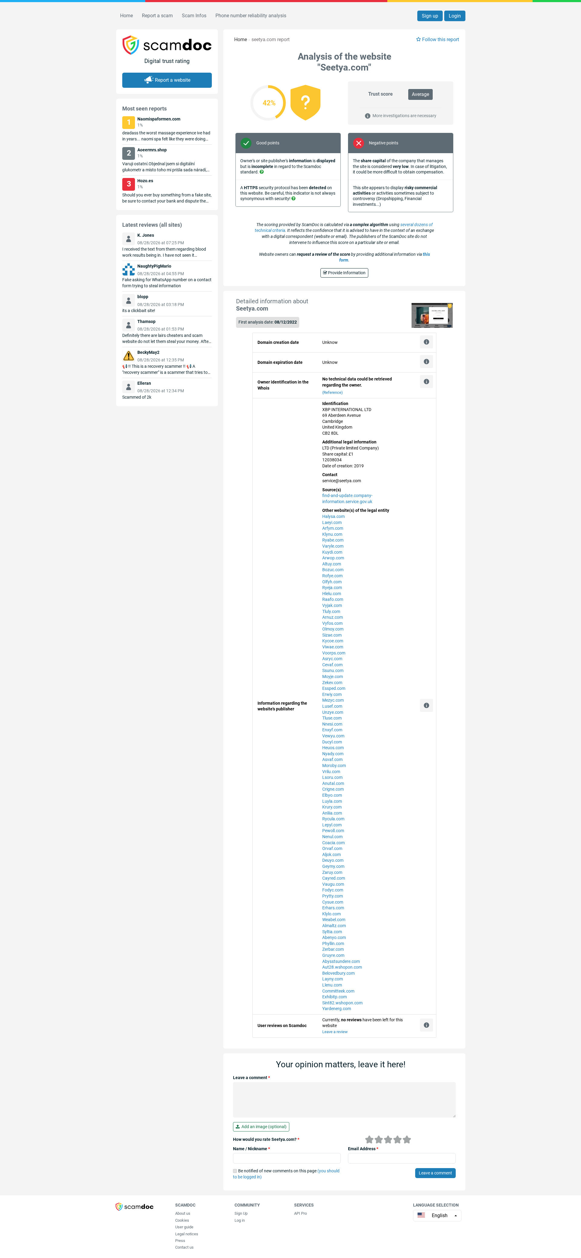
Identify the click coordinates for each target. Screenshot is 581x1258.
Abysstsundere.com (341, 961)
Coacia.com (333, 842)
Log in (240, 1220)
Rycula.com (333, 818)
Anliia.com (332, 813)
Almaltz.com (334, 925)
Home (126, 15)
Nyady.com (332, 753)
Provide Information (346, 272)
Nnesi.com (332, 724)
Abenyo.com (334, 937)
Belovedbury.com (338, 973)
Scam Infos (194, 15)
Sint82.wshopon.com (342, 1002)
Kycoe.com (332, 640)
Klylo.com (331, 913)
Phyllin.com (333, 943)
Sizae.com (332, 635)
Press (180, 1240)
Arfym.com (332, 528)
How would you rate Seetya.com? (266, 1139)
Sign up (430, 16)
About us (182, 1213)
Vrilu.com (331, 771)
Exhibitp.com (334, 996)
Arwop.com (333, 557)
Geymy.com (333, 866)
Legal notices (186, 1234)
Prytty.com (332, 896)
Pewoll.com (333, 830)
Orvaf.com (332, 848)
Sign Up (241, 1213)
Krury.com (332, 807)
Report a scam (157, 15)
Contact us (184, 1247)
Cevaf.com (332, 664)
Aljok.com (331, 854)
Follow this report (440, 39)
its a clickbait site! (138, 310)
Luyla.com (332, 801)
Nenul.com (332, 836)
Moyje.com (332, 676)
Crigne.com (333, 789)
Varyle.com (332, 546)
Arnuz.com (332, 617)
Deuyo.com (332, 860)
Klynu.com (332, 534)
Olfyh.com (332, 581)
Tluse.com (332, 718)
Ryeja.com (332, 587)
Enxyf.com (332, 729)
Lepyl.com (332, 824)
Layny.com (332, 978)
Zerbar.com (333, 949)
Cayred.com (333, 878)
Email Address (363, 1148)
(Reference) (332, 392)
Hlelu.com (331, 593)
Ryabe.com (332, 540)
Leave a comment (251, 1077)
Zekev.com (332, 682)
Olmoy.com (332, 629)
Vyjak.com (332, 605)
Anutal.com (333, 783)
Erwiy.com (332, 694)
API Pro (300, 1213)
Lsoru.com (332, 777)
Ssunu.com (332, 670)
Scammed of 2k (136, 397)
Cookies (182, 1220)
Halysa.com (333, 516)
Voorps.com (333, 652)
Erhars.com (333, 907)
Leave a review (335, 1031)
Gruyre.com (333, 955)
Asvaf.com (332, 759)
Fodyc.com (332, 890)
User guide (184, 1227)
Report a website (172, 80)
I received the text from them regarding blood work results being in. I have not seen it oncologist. (164, 255)
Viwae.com (332, 646)
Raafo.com (332, 599)
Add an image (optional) (263, 1126)
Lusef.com (332, 706)
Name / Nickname (251, 1148)
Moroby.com (334, 765)
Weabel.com (333, 919)
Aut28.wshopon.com (342, 967)
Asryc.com (332, 658)
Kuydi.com (332, 552)
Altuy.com (331, 563)
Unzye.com (332, 712)
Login (455, 16)
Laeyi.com (332, 522)
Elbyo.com (332, 795)
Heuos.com (333, 747)
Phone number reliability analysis (250, 15)
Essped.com (333, 688)
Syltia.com (332, 931)
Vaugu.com (333, 884)
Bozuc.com (332, 569)
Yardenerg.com (336, 1008)
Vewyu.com (333, 735)
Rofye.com (332, 575)
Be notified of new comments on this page (286, 1173)
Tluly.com (331, 611)
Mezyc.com (333, 700)
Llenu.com (332, 985)
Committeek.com (338, 991)
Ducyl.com (332, 741)
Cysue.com (332, 902)
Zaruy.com (332, 872)
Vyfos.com (332, 623)
